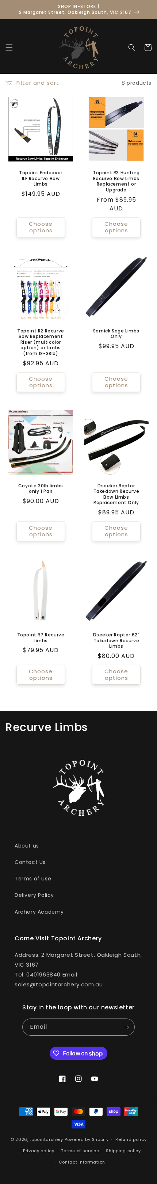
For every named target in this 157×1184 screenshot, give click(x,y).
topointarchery (46, 1139)
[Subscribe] (126, 1027)
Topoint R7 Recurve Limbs (41, 637)
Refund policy (130, 1139)
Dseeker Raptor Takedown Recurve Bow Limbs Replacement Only (116, 494)
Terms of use (33, 878)
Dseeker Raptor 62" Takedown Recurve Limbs (116, 640)
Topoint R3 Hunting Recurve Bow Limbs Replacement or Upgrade (116, 181)
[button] (9, 47)
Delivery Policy (34, 895)
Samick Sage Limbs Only (116, 333)
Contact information (82, 1162)
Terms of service (80, 1151)
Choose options (41, 227)
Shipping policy (123, 1151)
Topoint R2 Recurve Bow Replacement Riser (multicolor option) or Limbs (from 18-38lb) (40, 342)
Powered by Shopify (87, 1139)
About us (27, 845)
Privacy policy (38, 1151)
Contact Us (30, 862)
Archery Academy (39, 911)
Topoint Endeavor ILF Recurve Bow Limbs (40, 178)
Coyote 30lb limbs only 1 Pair (40, 488)
